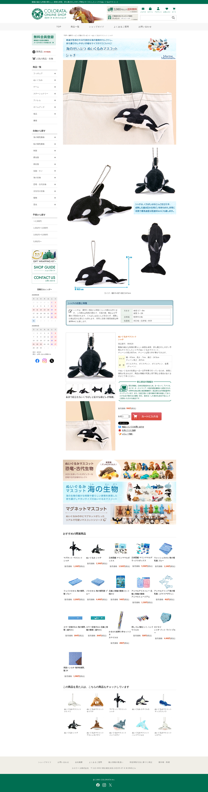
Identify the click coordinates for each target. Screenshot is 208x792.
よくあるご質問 (121, 27)
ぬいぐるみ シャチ (93, 558)
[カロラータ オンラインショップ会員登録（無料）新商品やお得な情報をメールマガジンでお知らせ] (44, 45)
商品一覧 (75, 27)
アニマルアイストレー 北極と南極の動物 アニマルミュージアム (141, 594)
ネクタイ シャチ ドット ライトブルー (164, 630)
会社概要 (79, 762)
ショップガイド (96, 27)
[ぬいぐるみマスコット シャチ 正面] (110, 395)
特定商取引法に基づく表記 (141, 762)
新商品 (44, 51)
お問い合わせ (145, 27)
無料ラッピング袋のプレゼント (79, 35)
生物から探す (39, 131)
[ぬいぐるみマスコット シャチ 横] (85, 395)
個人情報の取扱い (115, 762)
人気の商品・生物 (44, 58)
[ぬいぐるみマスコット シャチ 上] (97, 395)
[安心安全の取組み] (145, 404)
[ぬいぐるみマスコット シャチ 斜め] (72, 395)
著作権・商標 (164, 762)
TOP (58, 27)
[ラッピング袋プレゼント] (44, 256)
